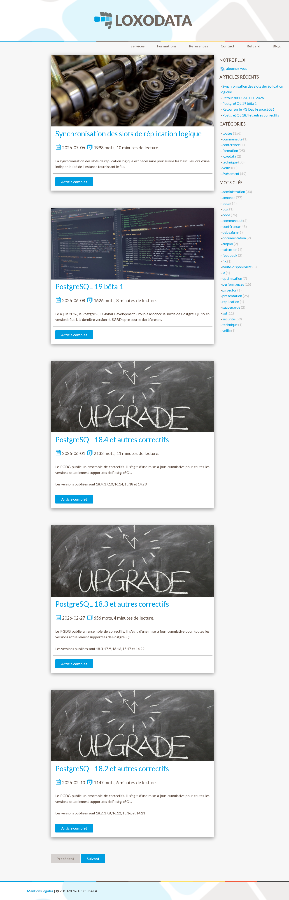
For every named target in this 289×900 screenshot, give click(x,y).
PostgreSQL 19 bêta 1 (89, 286)
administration (234, 191)
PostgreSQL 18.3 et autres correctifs (112, 603)
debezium (230, 232)
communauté (232, 139)
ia (224, 272)
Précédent (65, 858)
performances (233, 284)
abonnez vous (236, 68)
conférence (231, 144)
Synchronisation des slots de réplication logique (128, 133)
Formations (167, 46)
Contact (227, 46)
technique (230, 162)
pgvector (229, 290)
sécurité (228, 319)
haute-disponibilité (237, 267)
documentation (234, 238)
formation (230, 150)
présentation (232, 296)
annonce (229, 197)
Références (198, 46)
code (226, 215)
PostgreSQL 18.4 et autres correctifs (112, 439)
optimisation (232, 278)
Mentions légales (40, 891)
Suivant (93, 858)
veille (226, 168)
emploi (228, 244)
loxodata (229, 156)
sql (225, 313)
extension (230, 249)
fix (224, 261)
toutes (227, 133)
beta (226, 203)
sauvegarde (231, 307)
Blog (276, 46)
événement (231, 173)
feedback (230, 255)
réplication (231, 301)
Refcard (253, 46)
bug (225, 209)
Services (138, 46)
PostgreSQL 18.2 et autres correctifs (112, 768)
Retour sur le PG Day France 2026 (248, 109)
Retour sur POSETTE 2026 (243, 98)
